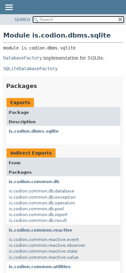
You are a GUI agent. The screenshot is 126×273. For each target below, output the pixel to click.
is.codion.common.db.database (41, 191)
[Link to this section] (41, 85)
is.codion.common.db (34, 181)
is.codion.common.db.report (38, 214)
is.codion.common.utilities (40, 266)
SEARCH (22, 19)
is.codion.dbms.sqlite (34, 131)
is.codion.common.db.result (38, 220)
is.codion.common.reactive (40, 230)
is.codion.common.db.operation (42, 203)
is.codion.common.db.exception (42, 197)
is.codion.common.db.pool (36, 208)
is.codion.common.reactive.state (43, 251)
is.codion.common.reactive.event (44, 239)
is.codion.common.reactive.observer (47, 245)
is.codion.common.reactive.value (44, 257)
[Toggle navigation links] (8, 7)
